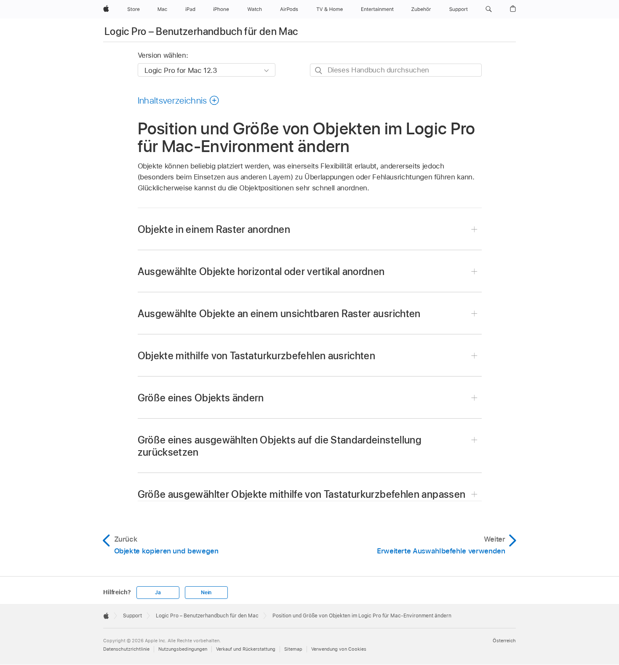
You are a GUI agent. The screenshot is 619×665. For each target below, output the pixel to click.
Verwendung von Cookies (338, 649)
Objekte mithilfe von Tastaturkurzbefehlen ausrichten (257, 356)
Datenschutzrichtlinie (126, 649)
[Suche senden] (319, 70)
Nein (206, 593)
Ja (158, 593)
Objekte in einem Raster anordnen (214, 229)
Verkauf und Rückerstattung (245, 649)
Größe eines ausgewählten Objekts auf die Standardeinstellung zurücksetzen (280, 446)
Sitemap (293, 649)
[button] (488, 9)
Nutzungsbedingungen (182, 649)
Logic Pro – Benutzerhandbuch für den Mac (201, 31)
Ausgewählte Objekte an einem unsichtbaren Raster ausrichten (279, 313)
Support (132, 616)
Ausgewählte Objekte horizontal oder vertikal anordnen (261, 271)
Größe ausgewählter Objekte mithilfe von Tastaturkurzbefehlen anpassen (302, 494)
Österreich (504, 641)
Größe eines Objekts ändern (201, 398)
